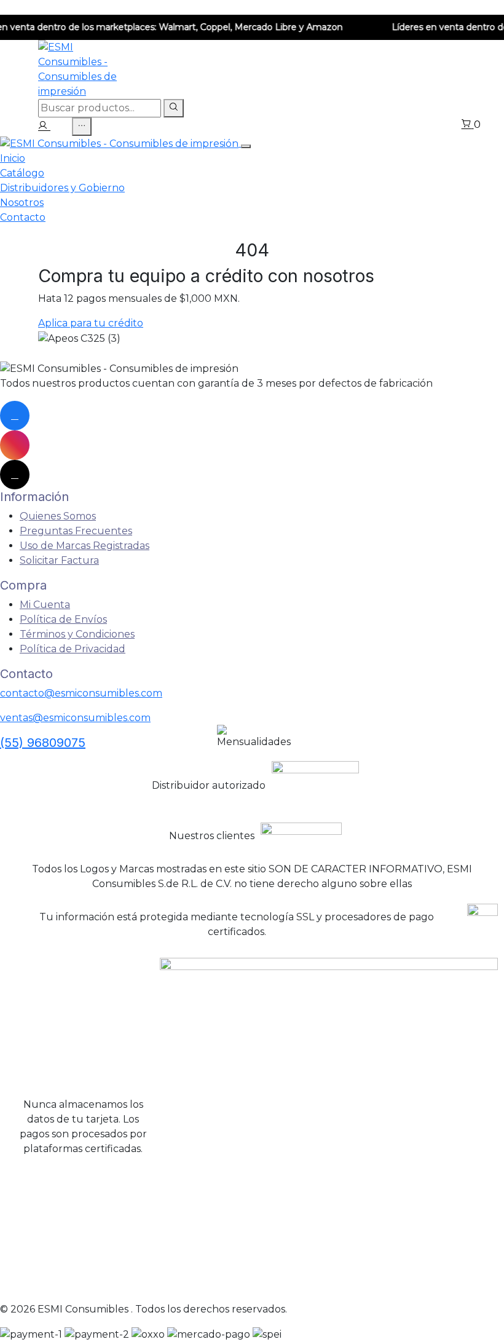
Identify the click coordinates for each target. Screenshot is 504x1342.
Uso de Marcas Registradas (84, 545)
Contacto (22, 217)
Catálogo (22, 173)
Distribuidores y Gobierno (62, 188)
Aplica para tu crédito (90, 323)
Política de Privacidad (72, 649)
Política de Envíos (63, 619)
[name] (44, 126)
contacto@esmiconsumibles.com (81, 693)
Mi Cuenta (45, 604)
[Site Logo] (120, 143)
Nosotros (22, 202)
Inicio (12, 158)
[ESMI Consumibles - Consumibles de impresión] (81, 68)
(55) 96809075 (42, 742)
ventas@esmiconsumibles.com (75, 718)
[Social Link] (15, 415)
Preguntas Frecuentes (76, 531)
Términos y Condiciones (77, 634)
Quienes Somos (58, 516)
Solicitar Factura (59, 560)
